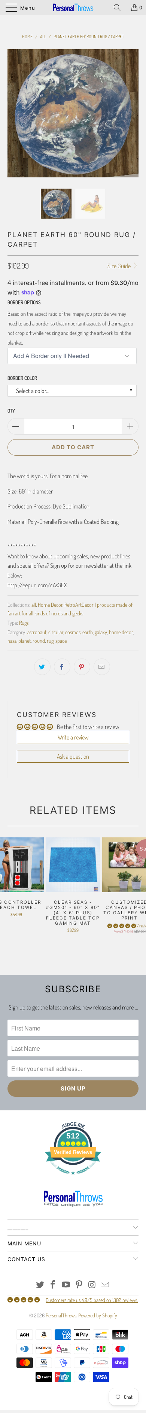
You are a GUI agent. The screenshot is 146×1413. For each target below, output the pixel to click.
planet (24, 643)
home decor (121, 635)
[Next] (131, 114)
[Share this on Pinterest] (82, 670)
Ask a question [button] (73, 759)
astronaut (36, 635)
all (33, 607)
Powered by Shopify (97, 1318)
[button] (121, 928)
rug (50, 643)
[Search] (120, 7)
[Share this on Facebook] (62, 670)
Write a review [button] (73, 740)
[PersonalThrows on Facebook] (53, 1287)
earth (87, 635)
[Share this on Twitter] (42, 670)
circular (55, 635)
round (39, 643)
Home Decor (50, 607)
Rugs (23, 625)
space (61, 643)
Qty (11, 414)
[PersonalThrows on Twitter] (40, 1287)
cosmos (72, 635)
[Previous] (14, 114)
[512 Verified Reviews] (73, 1181)
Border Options (23, 305)
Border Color (22, 381)
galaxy (101, 635)
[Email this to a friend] (102, 670)
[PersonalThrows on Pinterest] (79, 1287)
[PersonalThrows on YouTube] (66, 1287)
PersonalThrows (61, 1318)
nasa (11, 643)
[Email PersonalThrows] (105, 1287)
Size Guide (119, 268)
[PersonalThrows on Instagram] (92, 1287)
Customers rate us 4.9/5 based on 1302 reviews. (92, 1302)
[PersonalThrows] (73, 7)
